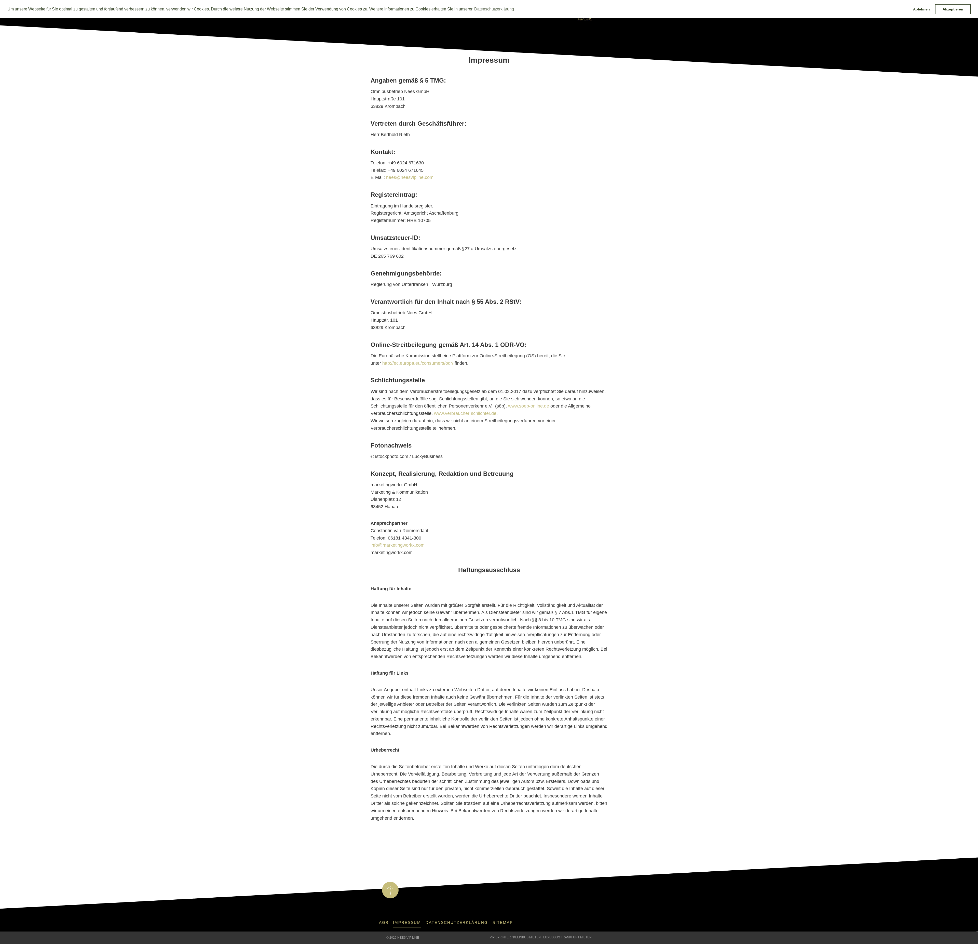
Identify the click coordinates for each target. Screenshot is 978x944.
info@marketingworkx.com (398, 545)
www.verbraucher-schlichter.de (465, 413)
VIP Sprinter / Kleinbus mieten (515, 937)
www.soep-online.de (528, 406)
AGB (384, 922)
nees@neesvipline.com (409, 177)
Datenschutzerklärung (457, 922)
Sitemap (503, 922)
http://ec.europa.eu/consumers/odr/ (417, 363)
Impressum (407, 922)
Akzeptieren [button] (953, 9)
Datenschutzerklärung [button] (494, 9)
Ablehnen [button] (921, 9)
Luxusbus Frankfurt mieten (567, 937)
